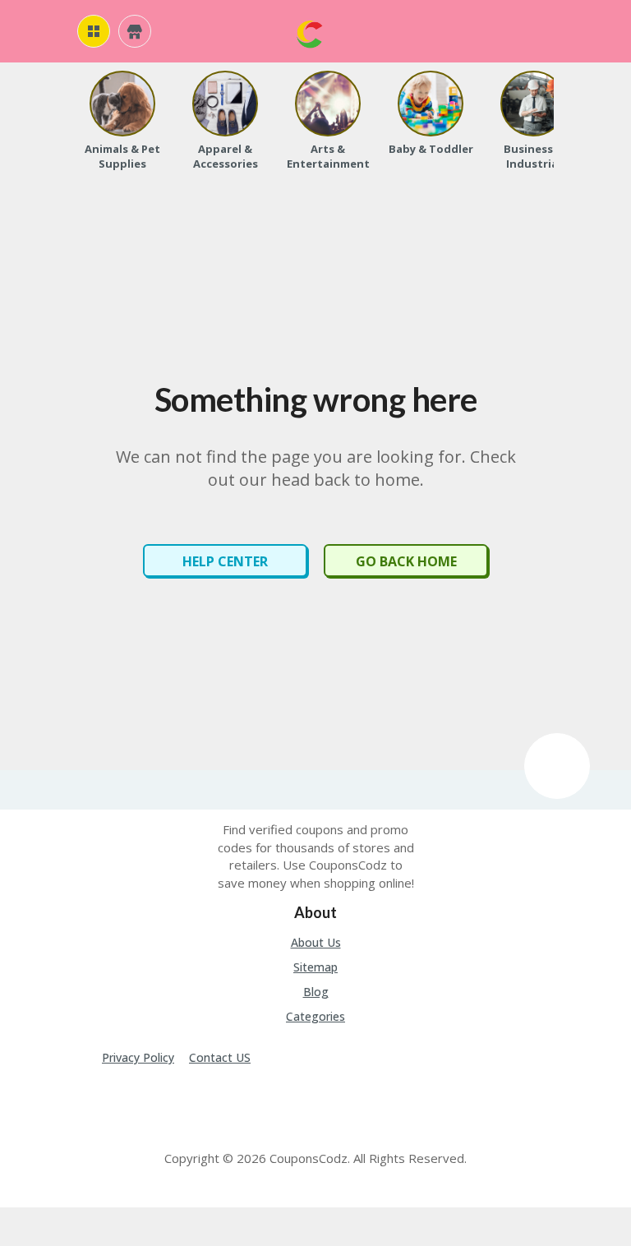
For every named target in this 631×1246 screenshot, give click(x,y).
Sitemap (315, 967)
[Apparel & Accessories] (225, 103)
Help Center (225, 561)
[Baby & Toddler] (430, 103)
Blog (316, 991)
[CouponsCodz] (309, 32)
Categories (315, 1016)
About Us (316, 942)
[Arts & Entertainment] (328, 103)
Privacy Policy (138, 1057)
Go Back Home (406, 561)
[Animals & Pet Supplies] (122, 103)
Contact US (220, 1057)
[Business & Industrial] (533, 103)
